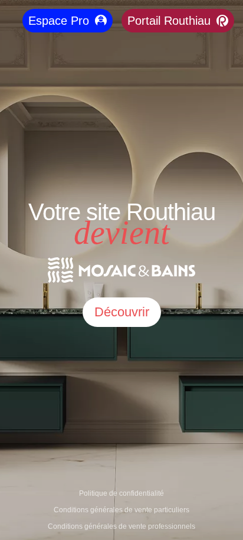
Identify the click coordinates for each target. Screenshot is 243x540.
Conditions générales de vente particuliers (121, 510)
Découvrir (121, 312)
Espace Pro (58, 20)
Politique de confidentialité (121, 493)
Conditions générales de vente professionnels (121, 526)
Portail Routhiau (169, 20)
